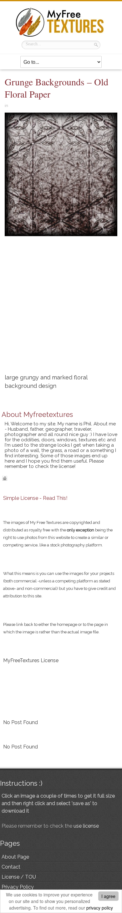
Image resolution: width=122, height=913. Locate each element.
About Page (15, 857)
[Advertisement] (61, 307)
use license (86, 826)
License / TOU (19, 877)
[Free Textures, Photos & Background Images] (61, 22)
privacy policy (99, 908)
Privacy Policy (18, 887)
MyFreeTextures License (30, 660)
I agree (108, 896)
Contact (11, 867)
